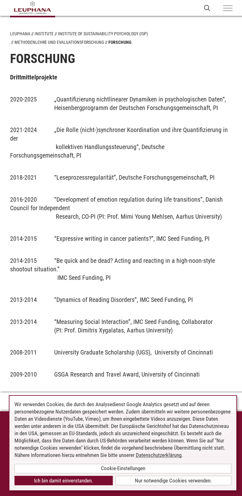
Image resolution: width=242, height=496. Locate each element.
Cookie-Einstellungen (123, 468)
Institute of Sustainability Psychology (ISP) (103, 33)
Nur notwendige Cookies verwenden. (173, 480)
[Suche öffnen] (207, 7)
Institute (44, 33)
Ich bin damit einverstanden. (63, 480)
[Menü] (228, 8)
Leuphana (20, 33)
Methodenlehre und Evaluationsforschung (59, 42)
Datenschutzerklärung (159, 455)
